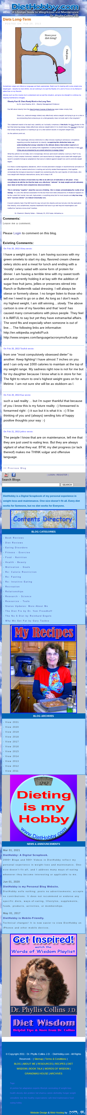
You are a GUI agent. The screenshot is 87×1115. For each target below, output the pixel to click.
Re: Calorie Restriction (21, 572)
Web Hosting (57, 1112)
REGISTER (62, 475)
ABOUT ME (29, 1063)
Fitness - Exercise (17, 552)
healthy (31, 1098)
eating (13, 1103)
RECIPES (60, 1063)
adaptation (27, 1088)
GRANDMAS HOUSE (36, 1073)
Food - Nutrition (16, 557)
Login (17, 233)
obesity (19, 1093)
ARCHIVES (56, 1073)
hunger (66, 1093)
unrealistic (14, 1098)
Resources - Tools (17, 601)
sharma (42, 1093)
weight (73, 1093)
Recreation (12, 587)
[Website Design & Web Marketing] (77, 1112)
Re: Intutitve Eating (18, 582)
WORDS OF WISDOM (57, 1068)
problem (31, 1093)
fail (37, 1093)
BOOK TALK (36, 1068)
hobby (19, 1103)
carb (50, 1098)
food (72, 1098)
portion (15, 1088)
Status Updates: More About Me (26, 606)
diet (25, 1093)
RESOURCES (45, 1063)
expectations (41, 1098)
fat (20, 1088)
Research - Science (18, 596)
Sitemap (38, 1059)
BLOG (18, 1063)
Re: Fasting (13, 577)
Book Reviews (14, 538)
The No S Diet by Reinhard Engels (28, 616)
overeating (53, 1088)
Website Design (38, 1112)
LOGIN (51, 475)
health (13, 1093)
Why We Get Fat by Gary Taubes (27, 621)
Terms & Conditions (55, 1059)
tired (54, 1098)
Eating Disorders (16, 548)
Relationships (14, 591)
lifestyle (44, 1088)
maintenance (63, 1098)
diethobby (57, 1093)
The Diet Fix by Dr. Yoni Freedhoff (28, 611)
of (59, 1088)
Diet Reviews (14, 543)
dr (11, 1088)
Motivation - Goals (17, 567)
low (21, 1098)
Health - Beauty (16, 562)
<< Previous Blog (15, 468)
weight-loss (66, 1088)
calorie (50, 1093)
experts (36, 1088)
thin (25, 1098)
